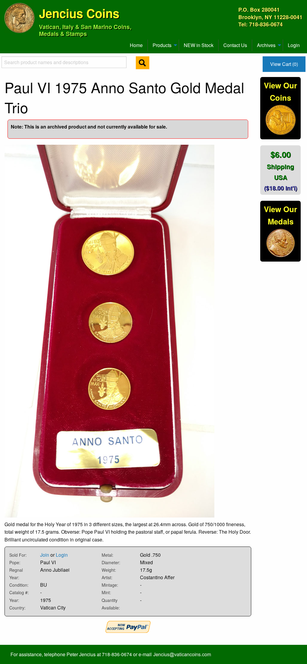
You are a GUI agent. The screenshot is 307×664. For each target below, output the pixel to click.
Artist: (107, 577)
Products (162, 45)
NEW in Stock (198, 45)
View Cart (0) (284, 64)
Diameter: (111, 562)
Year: (14, 600)
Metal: (107, 555)
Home (136, 45)
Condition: (18, 585)
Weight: (109, 570)
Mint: (106, 592)
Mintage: (110, 585)
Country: (17, 608)
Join (44, 554)
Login (294, 45)
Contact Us (235, 45)
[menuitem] (7, 43)
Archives (266, 45)
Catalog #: (19, 592)
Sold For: (18, 555)
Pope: (14, 562)
